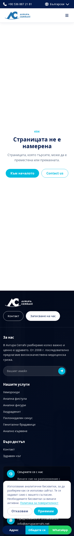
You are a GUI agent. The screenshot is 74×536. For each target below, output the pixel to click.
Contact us (54, 173)
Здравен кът (12, 456)
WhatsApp (60, 530)
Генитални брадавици (19, 424)
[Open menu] (67, 15)
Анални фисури (14, 405)
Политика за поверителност (39, 503)
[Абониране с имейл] (61, 371)
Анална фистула (15, 398)
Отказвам (19, 511)
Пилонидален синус (18, 418)
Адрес (14, 530)
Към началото (22, 173)
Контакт (13, 316)
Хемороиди (11, 392)
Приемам (46, 511)
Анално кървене (15, 431)
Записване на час (43, 316)
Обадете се (37, 530)
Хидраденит (12, 412)
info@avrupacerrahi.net (33, 524)
